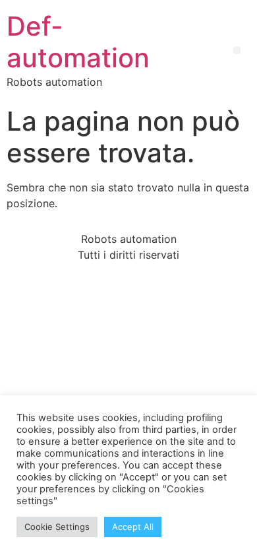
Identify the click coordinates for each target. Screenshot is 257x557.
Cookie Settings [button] (57, 526)
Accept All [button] (133, 526)
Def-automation (78, 42)
